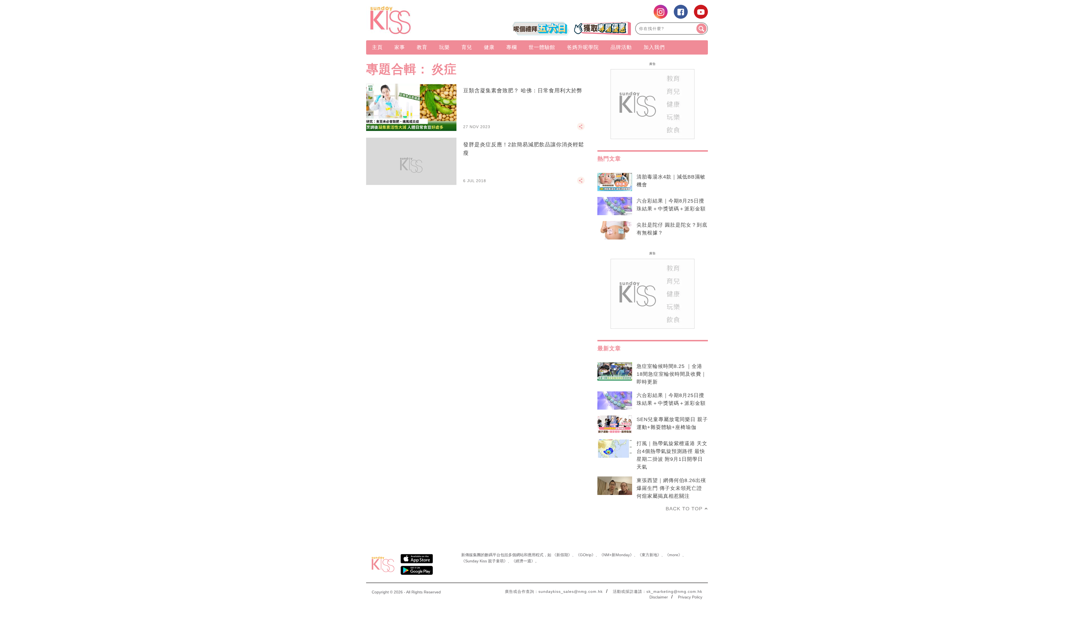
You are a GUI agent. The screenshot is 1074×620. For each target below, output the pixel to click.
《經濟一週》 (523, 561)
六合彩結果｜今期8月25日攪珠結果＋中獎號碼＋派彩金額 (671, 205)
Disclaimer (658, 597)
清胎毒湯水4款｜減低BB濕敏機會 (671, 180)
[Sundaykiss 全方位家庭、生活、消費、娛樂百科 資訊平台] (417, 20)
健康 (489, 47)
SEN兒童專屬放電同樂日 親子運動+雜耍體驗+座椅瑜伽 (672, 423)
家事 (399, 47)
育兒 (466, 47)
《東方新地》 (649, 555)
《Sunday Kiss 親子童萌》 (484, 561)
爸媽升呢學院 (583, 47)
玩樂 (444, 47)
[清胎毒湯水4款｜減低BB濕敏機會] (614, 182)
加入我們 (654, 47)
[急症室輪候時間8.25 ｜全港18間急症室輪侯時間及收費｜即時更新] (614, 371)
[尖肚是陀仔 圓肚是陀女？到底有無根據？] (614, 230)
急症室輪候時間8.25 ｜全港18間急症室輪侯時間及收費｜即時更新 (671, 374)
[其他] (581, 129)
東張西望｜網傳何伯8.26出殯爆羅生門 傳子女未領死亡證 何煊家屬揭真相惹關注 (671, 488)
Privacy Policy (690, 597)
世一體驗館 (542, 47)
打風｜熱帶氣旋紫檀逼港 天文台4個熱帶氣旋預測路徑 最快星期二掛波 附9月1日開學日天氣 (672, 455)
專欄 (511, 47)
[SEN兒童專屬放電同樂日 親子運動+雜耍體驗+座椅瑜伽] (614, 424)
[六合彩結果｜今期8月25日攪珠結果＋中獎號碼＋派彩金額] (614, 206)
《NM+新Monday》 (616, 555)
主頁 (377, 47)
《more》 (673, 555)
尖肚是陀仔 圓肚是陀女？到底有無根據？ (672, 229)
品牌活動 (621, 47)
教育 (422, 47)
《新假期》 (562, 555)
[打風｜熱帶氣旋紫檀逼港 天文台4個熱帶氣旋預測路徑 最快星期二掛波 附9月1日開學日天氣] (614, 449)
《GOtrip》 (585, 555)
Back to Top (684, 508)
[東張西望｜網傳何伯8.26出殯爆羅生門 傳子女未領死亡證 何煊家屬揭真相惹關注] (614, 485)
